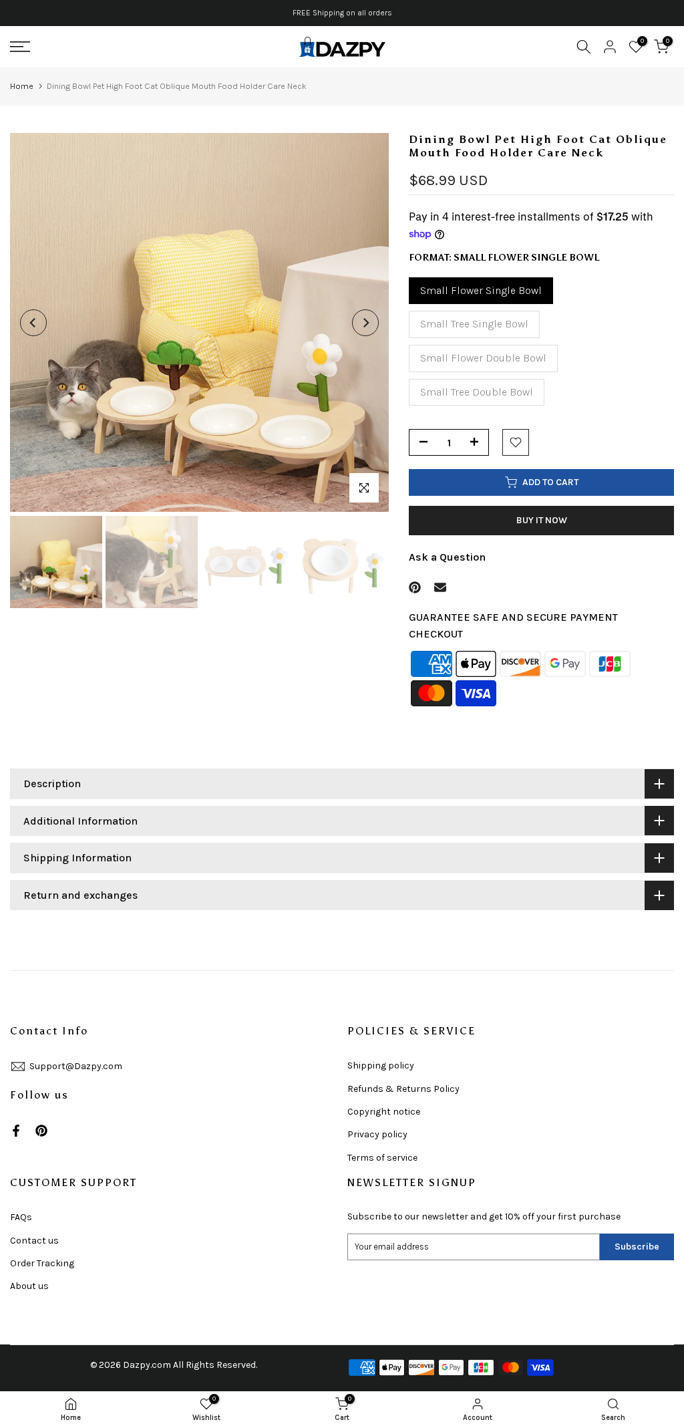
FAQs (21, 1217)
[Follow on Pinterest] (41, 1131)
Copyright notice (383, 1111)
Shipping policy (380, 1065)
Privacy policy (377, 1134)
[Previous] (33, 322)
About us (29, 1286)
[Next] (365, 322)
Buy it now (541, 520)
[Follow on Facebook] (16, 1131)
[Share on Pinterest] (415, 587)
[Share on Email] (440, 587)
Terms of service (382, 1157)
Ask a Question (447, 557)
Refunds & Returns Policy (403, 1089)
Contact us (34, 1240)
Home (21, 86)
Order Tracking (42, 1263)
